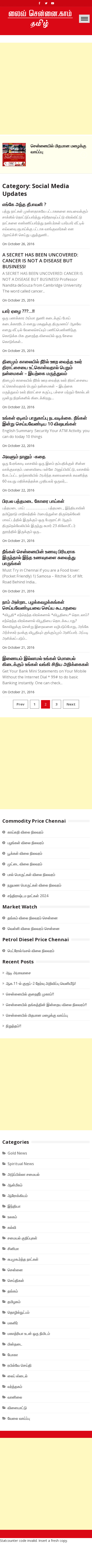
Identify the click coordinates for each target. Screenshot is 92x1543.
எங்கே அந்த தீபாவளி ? (24, 204)
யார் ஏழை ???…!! (18, 311)
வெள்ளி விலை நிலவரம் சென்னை (34, 928)
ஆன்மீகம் (15, 1185)
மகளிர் (13, 1322)
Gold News (17, 1153)
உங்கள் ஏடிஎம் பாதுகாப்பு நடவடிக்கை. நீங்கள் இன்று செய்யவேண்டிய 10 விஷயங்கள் (44, 421)
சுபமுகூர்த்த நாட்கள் (23, 1259)
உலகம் (12, 1216)
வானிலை (15, 1397)
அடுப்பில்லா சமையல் (24, 1174)
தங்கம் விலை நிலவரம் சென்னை (33, 917)
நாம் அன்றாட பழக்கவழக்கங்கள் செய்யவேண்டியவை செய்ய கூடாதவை (39, 605)
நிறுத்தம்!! (13, 1025)
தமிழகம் (14, 1301)
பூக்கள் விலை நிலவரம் (25, 853)
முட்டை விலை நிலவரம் (25, 863)
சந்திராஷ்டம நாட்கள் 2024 (28, 895)
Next (71, 704)
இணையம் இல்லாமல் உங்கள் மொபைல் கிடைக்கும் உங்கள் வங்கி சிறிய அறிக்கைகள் (45, 661)
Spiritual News (21, 1163)
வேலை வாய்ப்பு (19, 1418)
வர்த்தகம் (15, 1386)
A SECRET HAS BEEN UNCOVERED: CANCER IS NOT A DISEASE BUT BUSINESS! (40, 261)
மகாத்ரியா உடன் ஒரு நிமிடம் (29, 1333)
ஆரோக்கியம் (18, 1195)
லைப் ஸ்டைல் (18, 1375)
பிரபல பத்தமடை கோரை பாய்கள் (33, 501)
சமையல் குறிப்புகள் (22, 1238)
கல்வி (12, 1227)
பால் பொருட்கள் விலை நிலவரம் (31, 874)
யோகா (13, 1354)
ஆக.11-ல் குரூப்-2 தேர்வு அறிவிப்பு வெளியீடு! (41, 983)
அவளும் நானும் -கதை (24, 456)
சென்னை (15, 1269)
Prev (21, 704)
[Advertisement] (46, 89)
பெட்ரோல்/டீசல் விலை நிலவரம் (31, 950)
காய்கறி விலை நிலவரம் (25, 832)
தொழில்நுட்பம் (18, 1312)
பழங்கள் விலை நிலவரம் (26, 842)
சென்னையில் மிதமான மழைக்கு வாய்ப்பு (37, 1015)
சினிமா (13, 1248)
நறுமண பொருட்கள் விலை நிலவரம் (34, 885)
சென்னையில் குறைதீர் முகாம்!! (30, 994)
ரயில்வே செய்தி (20, 1365)
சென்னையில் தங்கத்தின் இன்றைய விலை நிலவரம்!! (46, 1004)
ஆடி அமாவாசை (18, 972)
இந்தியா (14, 1206)
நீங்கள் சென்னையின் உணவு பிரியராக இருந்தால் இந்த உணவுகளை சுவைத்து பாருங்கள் (38, 557)
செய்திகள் (16, 1280)
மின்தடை (15, 1344)
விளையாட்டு (17, 1407)
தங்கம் (13, 1291)
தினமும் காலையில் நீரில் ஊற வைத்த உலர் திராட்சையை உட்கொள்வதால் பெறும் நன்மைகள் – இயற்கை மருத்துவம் (42, 367)
